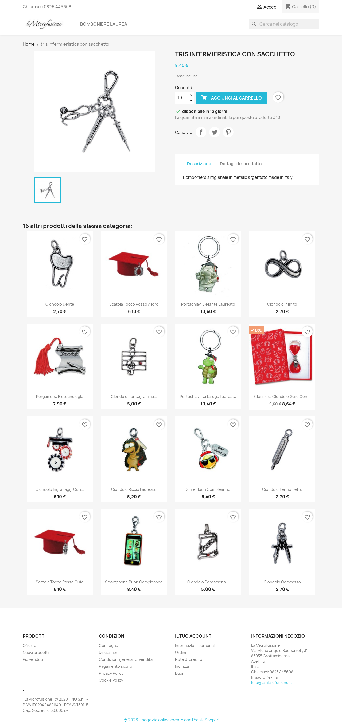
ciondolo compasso (282, 581)
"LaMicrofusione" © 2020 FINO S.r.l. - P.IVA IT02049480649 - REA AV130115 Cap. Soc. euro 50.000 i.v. (55, 705)
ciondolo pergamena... (208, 581)
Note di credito (188, 659)
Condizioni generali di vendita (126, 659)
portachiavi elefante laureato (208, 304)
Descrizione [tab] (199, 164)
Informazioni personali (195, 645)
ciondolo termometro (282, 489)
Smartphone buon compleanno (134, 581)
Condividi (201, 132)
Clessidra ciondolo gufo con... (282, 396)
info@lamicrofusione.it (271, 682)
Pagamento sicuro (115, 666)
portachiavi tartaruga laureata (208, 396)
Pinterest (228, 132)
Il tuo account (193, 636)
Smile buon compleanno (208, 489)
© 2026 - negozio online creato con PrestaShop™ (171, 720)
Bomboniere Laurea (103, 24)
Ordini (180, 652)
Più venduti (33, 659)
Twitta (214, 132)
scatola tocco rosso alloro (133, 304)
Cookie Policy (111, 680)
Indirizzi (182, 666)
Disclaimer (108, 652)
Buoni (180, 673)
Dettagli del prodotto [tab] (241, 164)
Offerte (29, 645)
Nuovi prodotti (36, 652)
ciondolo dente (59, 304)
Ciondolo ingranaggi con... (60, 489)
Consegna (108, 645)
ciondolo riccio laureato (134, 489)
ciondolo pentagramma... (134, 396)
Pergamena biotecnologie (59, 396)
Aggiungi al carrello (231, 97)
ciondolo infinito (282, 304)
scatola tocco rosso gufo (60, 581)
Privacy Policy (111, 673)
